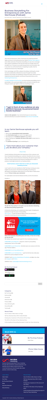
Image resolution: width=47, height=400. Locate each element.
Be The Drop (8, 293)
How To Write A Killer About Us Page (14, 313)
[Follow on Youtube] (12, 373)
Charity (6, 297)
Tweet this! (22, 151)
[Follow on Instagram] (10, 373)
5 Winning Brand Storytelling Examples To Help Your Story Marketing (22, 322)
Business (7, 295)
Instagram (8, 259)
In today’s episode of (13, 80)
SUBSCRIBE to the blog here (12, 241)
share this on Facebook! (32, 116)
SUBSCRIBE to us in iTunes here (13, 246)
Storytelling (7, 306)
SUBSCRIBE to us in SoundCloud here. (14, 250)
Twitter (15, 259)
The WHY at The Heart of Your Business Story (16, 320)
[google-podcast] (10, 273)
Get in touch (8, 213)
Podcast (29, 17)
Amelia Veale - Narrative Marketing (13, 17)
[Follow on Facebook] (3, 373)
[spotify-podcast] (10, 276)
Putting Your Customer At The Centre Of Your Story (17, 317)
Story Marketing (9, 303)
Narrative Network (7, 385)
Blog (3, 383)
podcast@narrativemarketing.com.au (22, 261)
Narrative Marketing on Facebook (20, 257)
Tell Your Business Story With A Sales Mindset (16, 315)
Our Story (4, 379)
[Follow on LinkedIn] (7, 373)
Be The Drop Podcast (7, 381)
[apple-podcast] (10, 270)
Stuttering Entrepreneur (11, 77)
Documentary (5, 387)
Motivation (7, 299)
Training (7, 308)
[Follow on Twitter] (5, 373)
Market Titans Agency (34, 60)
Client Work (5, 377)
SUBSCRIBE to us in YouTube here (13, 252)
